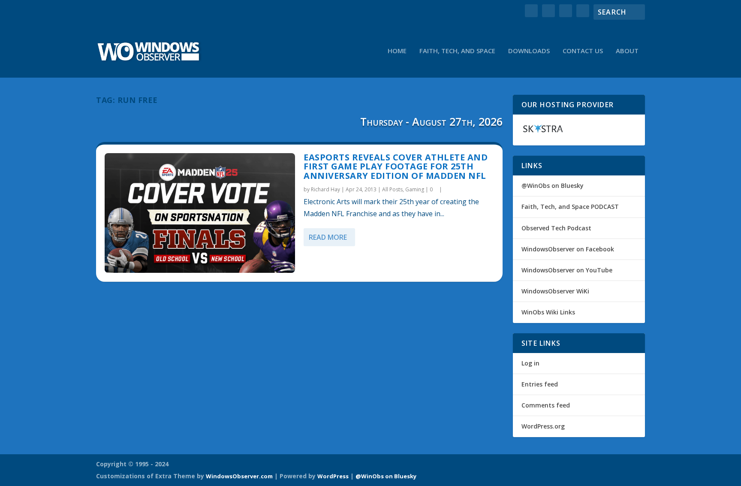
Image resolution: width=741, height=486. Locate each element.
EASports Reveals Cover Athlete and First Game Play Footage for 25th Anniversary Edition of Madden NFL (396, 166)
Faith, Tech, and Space (457, 51)
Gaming (414, 189)
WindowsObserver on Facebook (567, 249)
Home (397, 51)
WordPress (333, 476)
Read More (328, 237)
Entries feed (539, 384)
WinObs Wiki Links (548, 312)
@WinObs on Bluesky (552, 185)
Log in (530, 363)
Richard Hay (325, 189)
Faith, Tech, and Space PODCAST (570, 206)
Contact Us (583, 51)
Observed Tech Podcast (556, 228)
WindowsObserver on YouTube (566, 270)
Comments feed (545, 405)
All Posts (392, 189)
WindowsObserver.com (239, 476)
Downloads (529, 51)
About (627, 51)
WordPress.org (543, 426)
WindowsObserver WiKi (555, 291)
